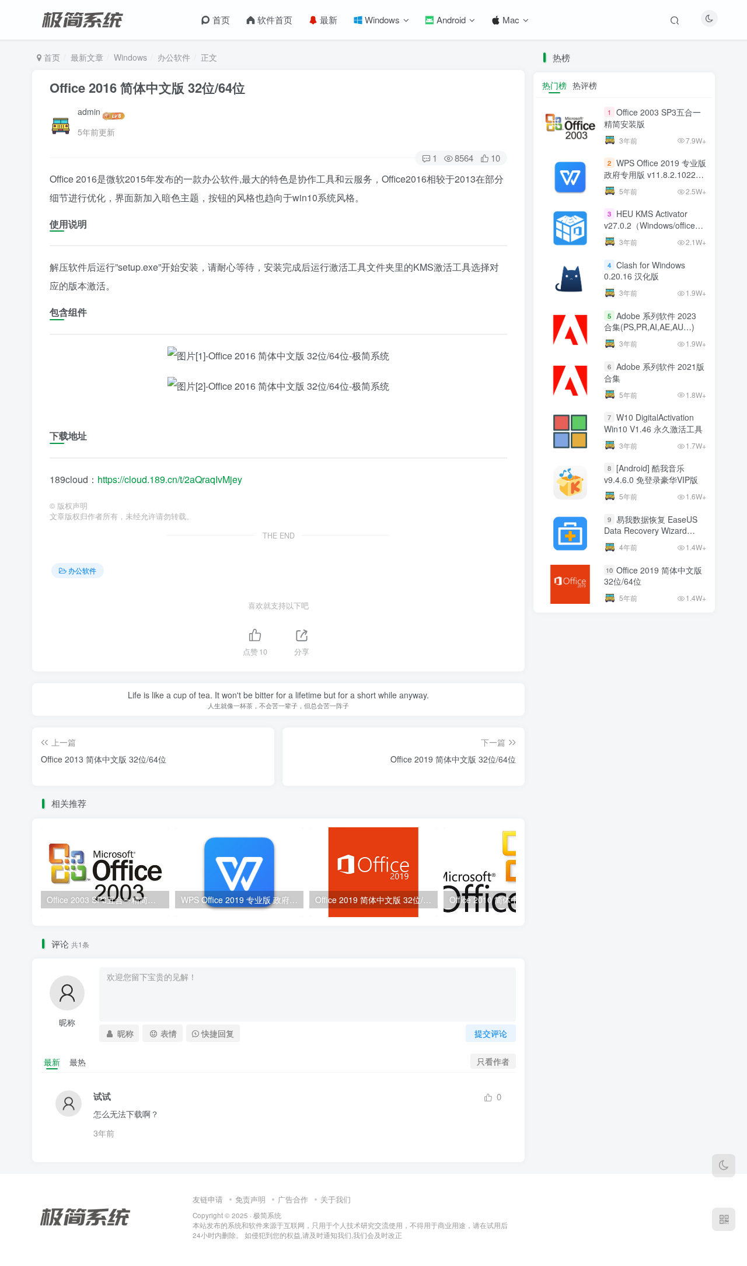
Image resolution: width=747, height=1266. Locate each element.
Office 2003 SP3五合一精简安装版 (652, 118)
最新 (327, 19)
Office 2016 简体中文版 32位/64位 (147, 87)
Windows (381, 19)
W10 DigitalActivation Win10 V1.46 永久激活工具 (653, 423)
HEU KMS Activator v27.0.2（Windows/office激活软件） (653, 225)
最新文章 (87, 57)
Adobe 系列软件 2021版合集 (654, 372)
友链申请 (208, 1199)
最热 (77, 1062)
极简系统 (267, 1215)
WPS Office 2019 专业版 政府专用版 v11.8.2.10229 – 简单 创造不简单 (655, 174)
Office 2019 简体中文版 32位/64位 (653, 575)
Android (450, 19)
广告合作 (293, 1199)
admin (89, 111)
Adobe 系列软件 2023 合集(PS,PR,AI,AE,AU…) (650, 321)
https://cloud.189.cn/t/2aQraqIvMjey (169, 479)
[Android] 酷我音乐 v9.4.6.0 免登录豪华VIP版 (651, 473)
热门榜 (554, 85)
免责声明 (250, 1199)
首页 (220, 19)
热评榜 (585, 85)
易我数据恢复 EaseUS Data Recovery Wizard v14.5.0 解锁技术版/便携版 (652, 530)
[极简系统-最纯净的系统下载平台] (99, 1215)
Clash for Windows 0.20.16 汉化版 (644, 270)
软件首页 (273, 19)
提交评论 (490, 1033)
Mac (509, 19)
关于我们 (335, 1199)
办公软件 (174, 57)
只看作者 (493, 1061)
